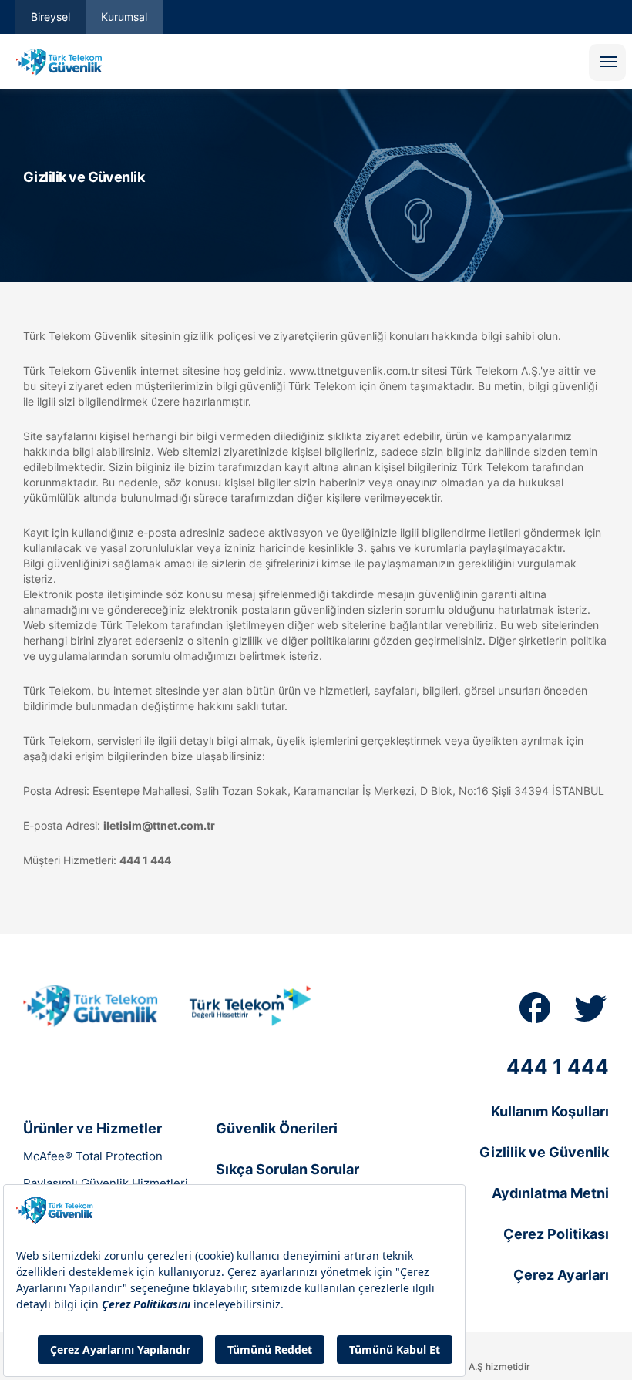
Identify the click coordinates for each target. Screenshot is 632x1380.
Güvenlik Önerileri (277, 1128)
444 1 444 (145, 860)
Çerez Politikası (556, 1234)
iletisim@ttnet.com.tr (159, 825)
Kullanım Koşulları (550, 1111)
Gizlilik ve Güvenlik (544, 1152)
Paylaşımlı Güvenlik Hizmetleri (105, 1183)
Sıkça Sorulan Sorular (287, 1169)
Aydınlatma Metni (550, 1193)
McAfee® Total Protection (93, 1156)
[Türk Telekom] (250, 1006)
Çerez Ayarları (561, 1275)
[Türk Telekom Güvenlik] (93, 1008)
